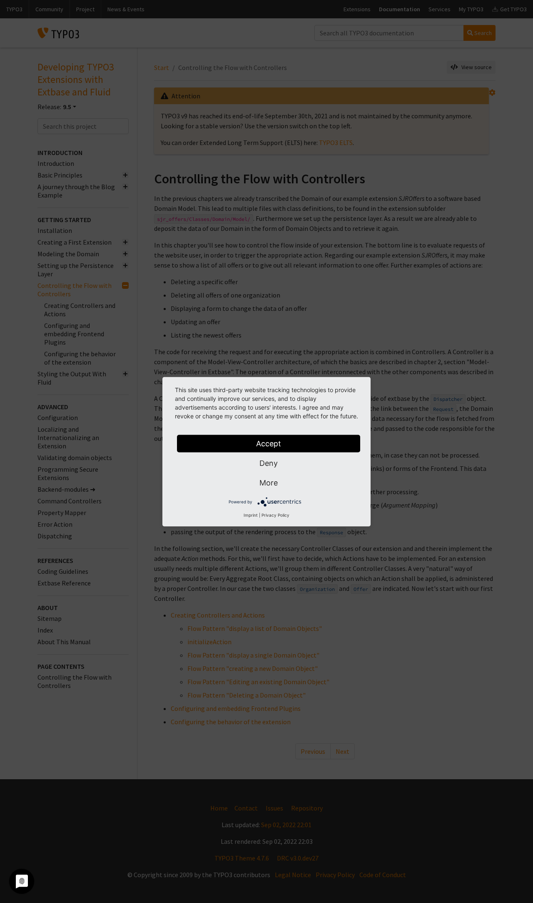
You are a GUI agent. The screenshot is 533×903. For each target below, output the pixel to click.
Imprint (251, 514)
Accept (268, 443)
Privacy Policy (275, 514)
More (268, 482)
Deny (268, 462)
